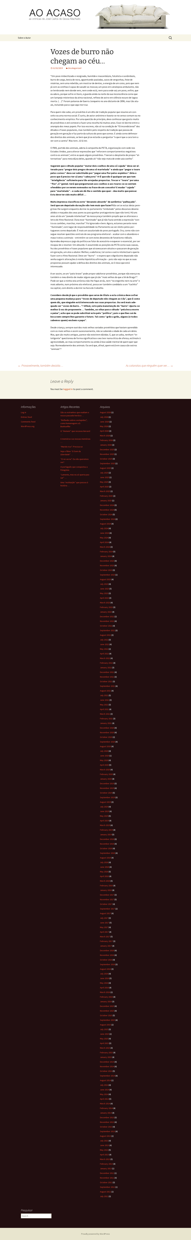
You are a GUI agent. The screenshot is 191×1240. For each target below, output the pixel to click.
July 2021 (104, 695)
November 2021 (107, 676)
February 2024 (106, 551)
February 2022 (106, 663)
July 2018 (104, 862)
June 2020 (104, 755)
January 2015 (106, 1057)
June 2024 (104, 533)
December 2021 (107, 672)
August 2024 (105, 523)
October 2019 (106, 792)
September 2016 (107, 964)
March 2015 (105, 1048)
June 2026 (104, 421)
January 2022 (106, 667)
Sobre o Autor (24, 37)
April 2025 (104, 486)
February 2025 (106, 496)
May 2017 (104, 927)
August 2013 (105, 1136)
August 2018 (105, 857)
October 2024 (106, 514)
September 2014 (107, 1075)
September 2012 (107, 1187)
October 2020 (106, 737)
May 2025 (104, 482)
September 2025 (107, 463)
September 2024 (107, 519)
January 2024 (106, 556)
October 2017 (106, 904)
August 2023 (105, 579)
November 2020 (107, 732)
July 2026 (104, 417)
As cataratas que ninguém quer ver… (149, 365)
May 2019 (104, 816)
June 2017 (104, 922)
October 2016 (106, 959)
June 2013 (104, 1145)
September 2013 (107, 1131)
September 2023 (107, 574)
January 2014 (106, 1112)
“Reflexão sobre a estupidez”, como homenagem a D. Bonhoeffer (73, 423)
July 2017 (104, 918)
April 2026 (104, 431)
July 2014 (104, 1085)
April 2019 (104, 820)
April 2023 (104, 598)
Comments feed (28, 421)
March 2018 (105, 881)
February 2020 (106, 774)
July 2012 (104, 1196)
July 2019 (104, 806)
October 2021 (106, 681)
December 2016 (107, 950)
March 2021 (105, 714)
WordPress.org (27, 426)
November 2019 (107, 788)
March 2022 (105, 658)
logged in (68, 389)
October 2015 (106, 1015)
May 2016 (104, 983)
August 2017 (105, 913)
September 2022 (107, 630)
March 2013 (105, 1159)
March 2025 (105, 491)
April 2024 (104, 542)
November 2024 (107, 509)
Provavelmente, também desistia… (40, 365)
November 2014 (107, 1066)
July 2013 (104, 1140)
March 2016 (105, 992)
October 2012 (106, 1182)
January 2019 (106, 834)
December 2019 (107, 783)
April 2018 (104, 876)
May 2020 (104, 760)
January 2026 (106, 445)
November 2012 (107, 1177)
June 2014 (104, 1089)
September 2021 (107, 686)
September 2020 (107, 741)
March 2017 (105, 936)
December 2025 (107, 449)
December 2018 (107, 839)
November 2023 (107, 565)
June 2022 (104, 644)
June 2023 (104, 588)
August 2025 (105, 468)
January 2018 (106, 890)
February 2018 (106, 885)
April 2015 (104, 1043)
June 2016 (104, 978)
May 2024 (104, 537)
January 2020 (106, 778)
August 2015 (105, 1024)
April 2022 (104, 653)
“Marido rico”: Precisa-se (71, 446)
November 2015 (107, 1010)
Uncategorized (74, 68)
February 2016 (106, 997)
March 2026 (105, 435)
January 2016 (106, 1001)
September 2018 (107, 853)
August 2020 (105, 746)
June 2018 (104, 867)
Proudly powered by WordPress (95, 1234)
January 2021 (106, 723)
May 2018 (104, 871)
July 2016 (104, 973)
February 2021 (106, 718)
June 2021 (104, 700)
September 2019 (107, 797)
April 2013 (104, 1154)
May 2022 (104, 649)
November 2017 (107, 899)
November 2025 (107, 454)
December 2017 (107, 894)
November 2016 (107, 955)
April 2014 (104, 1099)
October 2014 (106, 1071)
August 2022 (105, 635)
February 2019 (106, 830)
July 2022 (104, 639)
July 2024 (104, 528)
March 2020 (105, 769)
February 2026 (106, 440)
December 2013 (107, 1117)
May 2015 (104, 1038)
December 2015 (107, 1006)
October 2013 (106, 1126)
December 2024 (107, 505)
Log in (23, 412)
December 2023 (107, 560)
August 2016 (105, 969)
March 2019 (105, 825)
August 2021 (105, 690)
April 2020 (104, 765)
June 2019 (104, 811)
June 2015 (104, 1034)
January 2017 (106, 945)
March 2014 (105, 1103)
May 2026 (104, 426)
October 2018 (106, 848)
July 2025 (104, 472)
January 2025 (106, 500)
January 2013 (106, 1168)
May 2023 (104, 593)
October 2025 (106, 458)
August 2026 (105, 412)
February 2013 (106, 1163)
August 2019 (105, 802)
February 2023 (106, 607)
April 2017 (104, 932)
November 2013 (107, 1122)
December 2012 (107, 1173)
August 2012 (105, 1191)
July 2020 (104, 751)
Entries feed (26, 417)
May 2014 (104, 1094)
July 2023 (104, 584)
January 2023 (106, 611)
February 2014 (106, 1108)
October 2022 (106, 625)
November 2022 (107, 621)
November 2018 (107, 843)
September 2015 (107, 1020)
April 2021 (104, 709)
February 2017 (106, 941)
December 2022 (107, 616)
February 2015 (106, 1052)
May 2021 (104, 704)
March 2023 (105, 602)
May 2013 (104, 1150)
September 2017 (107, 908)
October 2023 (106, 570)
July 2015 (104, 1029)
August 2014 (105, 1080)
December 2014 (107, 1061)
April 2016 (104, 987)
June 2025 (104, 477)
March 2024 (105, 547)
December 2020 (107, 727)
